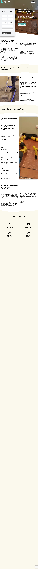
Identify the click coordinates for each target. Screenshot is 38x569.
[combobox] (9, 19)
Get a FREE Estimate (6, 33)
